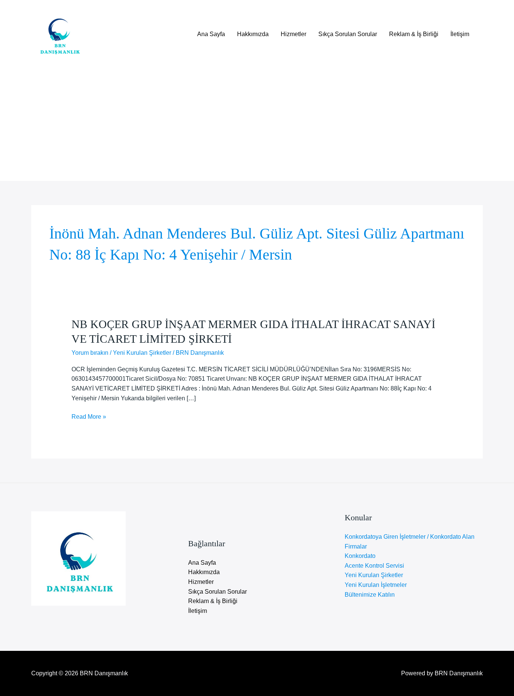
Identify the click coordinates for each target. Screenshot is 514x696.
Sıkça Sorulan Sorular (347, 34)
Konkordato (360, 556)
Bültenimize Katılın (370, 594)
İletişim (459, 34)
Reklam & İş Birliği (413, 34)
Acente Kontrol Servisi (374, 565)
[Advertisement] (257, 118)
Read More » (88, 417)
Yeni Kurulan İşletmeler (376, 585)
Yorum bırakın (89, 353)
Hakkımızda (253, 34)
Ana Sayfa (211, 34)
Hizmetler (293, 34)
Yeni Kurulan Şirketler (142, 353)
